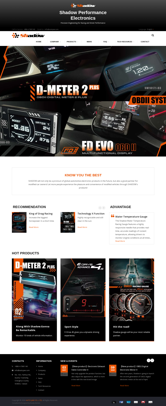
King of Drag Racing (40, 213)
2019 (114, 374)
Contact (145, 41)
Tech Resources (125, 41)
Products (72, 41)
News (89, 41)
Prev (100, 208)
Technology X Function (91, 213)
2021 (65, 374)
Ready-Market (35, 403)
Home (38, 41)
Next (103, 208)
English (149, 29)
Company (54, 41)
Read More (34, 227)
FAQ (105, 41)
